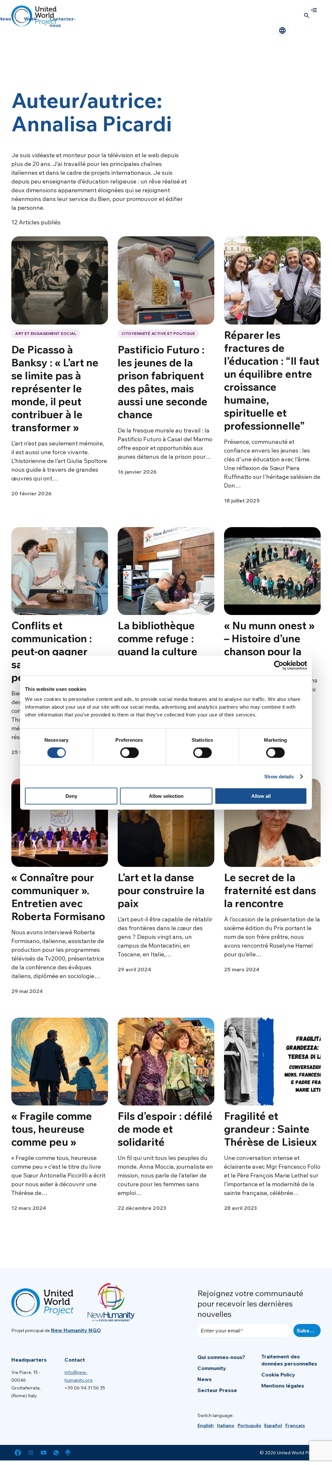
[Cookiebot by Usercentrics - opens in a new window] (278, 665)
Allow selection (166, 796)
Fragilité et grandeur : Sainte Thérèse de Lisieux (270, 1128)
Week (30, 19)
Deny (71, 796)
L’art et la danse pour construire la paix (161, 890)
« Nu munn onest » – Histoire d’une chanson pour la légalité (269, 645)
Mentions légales (282, 1385)
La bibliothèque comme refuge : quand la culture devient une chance (166, 645)
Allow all (261, 796)
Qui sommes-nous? (221, 1357)
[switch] (129, 752)
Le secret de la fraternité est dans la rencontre (270, 890)
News (204, 1379)
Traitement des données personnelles (289, 1360)
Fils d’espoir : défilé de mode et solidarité (165, 1128)
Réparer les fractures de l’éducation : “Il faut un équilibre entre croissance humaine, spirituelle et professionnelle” (271, 380)
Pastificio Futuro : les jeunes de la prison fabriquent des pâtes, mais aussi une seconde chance (163, 382)
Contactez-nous (63, 22)
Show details (279, 776)
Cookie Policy (278, 1374)
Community (211, 1368)
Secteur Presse (217, 1390)
